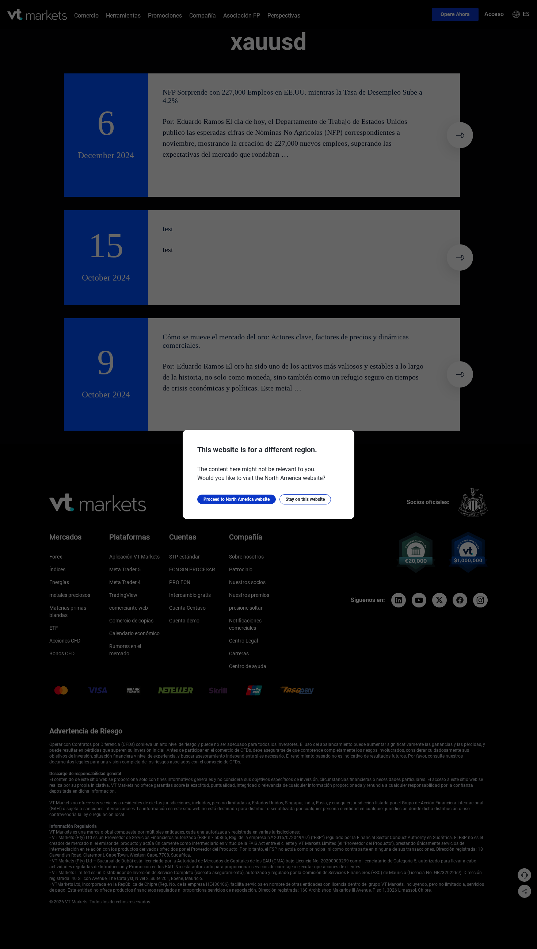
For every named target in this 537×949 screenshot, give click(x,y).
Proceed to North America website (236, 499)
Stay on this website (305, 499)
